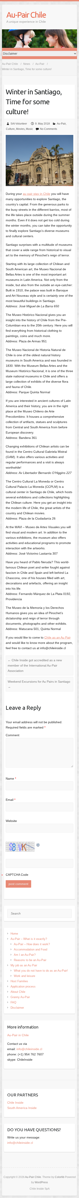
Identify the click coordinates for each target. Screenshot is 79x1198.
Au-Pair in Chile (18, 1035)
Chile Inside (15, 1102)
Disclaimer (17, 1007)
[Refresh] (38, 844)
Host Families (19, 981)
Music (29, 128)
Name (11, 778)
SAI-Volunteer (19, 123)
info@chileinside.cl (29, 1049)
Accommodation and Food (30, 949)
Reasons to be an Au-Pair (30, 960)
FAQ (13, 1002)
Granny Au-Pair (20, 997)
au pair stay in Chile (36, 194)
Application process (23, 986)
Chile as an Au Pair (57, 637)
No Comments (48, 128)
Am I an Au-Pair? (25, 954)
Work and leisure (24, 976)
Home (14, 933)
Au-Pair (61, 123)
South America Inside (22, 1108)
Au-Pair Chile (26, 14)
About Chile (18, 991)
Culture (10, 128)
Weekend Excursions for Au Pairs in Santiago (39, 684)
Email (10, 799)
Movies (20, 128)
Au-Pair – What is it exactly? (29, 939)
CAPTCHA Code (17, 874)
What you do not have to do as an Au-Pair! (41, 970)
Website (11, 821)
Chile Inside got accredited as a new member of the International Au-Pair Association (35, 665)
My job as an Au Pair (24, 965)
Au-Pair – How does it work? (32, 944)
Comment (12, 735)
